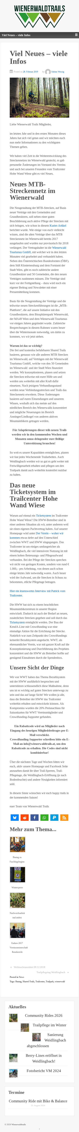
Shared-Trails (28, 981)
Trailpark (50, 981)
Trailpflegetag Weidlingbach (51, 972)
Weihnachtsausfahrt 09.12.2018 (29, 967)
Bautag (18, 981)
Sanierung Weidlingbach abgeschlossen (46, 1040)
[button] (15, 817)
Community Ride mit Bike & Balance (38, 1101)
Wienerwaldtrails (18, 1124)
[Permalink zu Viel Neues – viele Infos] (39, 97)
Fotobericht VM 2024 (44, 1071)
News (21, 977)
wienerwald (60, 981)
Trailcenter (40, 981)
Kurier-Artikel (58, 225)
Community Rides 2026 (43, 1015)
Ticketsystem (43, 515)
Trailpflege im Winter (49, 1025)
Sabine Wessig (57, 71)
